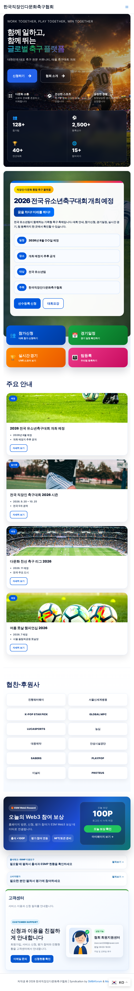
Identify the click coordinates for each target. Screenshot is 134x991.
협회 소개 (55, 75)
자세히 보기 (19, 448)
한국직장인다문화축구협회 (28, 6)
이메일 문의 (20, 958)
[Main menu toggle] (127, 7)
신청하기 (22, 75)
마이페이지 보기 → (103, 836)
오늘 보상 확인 (102, 829)
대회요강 (53, 303)
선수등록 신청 (27, 303)
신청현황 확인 (42, 958)
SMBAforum (95, 981)
